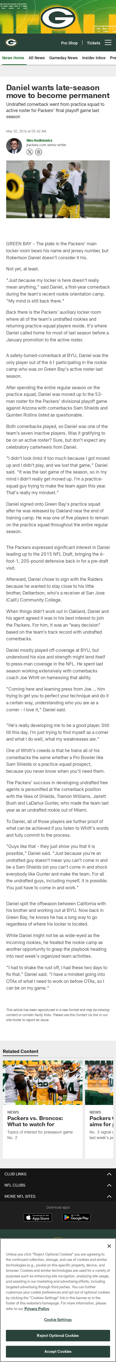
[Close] (109, 1246)
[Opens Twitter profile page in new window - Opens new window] (29, 152)
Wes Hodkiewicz (39, 140)
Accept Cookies (58, 1351)
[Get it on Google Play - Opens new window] (76, 1220)
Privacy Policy (36, 1308)
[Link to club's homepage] (11, 40)
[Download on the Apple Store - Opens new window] (37, 1218)
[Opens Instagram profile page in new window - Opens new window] (38, 152)
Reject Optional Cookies (58, 1335)
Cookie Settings (58, 1319)
